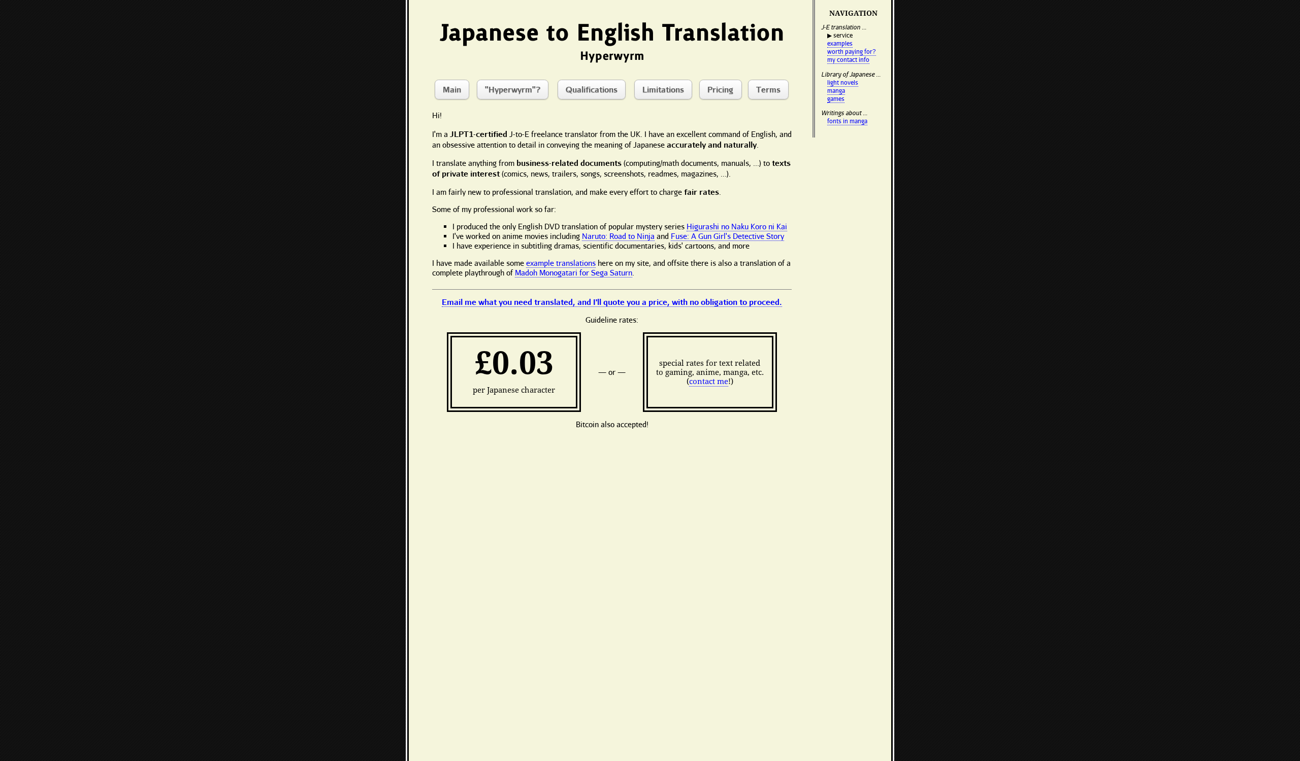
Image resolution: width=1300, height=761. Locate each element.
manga (836, 90)
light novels (842, 82)
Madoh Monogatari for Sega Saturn (573, 272)
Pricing (720, 89)
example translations (561, 262)
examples (840, 43)
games (835, 98)
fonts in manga (847, 121)
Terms (768, 89)
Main (452, 89)
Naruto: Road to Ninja (618, 235)
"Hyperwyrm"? (512, 89)
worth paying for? (851, 51)
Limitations (663, 89)
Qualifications (592, 89)
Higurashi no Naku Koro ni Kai (737, 226)
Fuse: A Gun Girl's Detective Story (727, 235)
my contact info (848, 59)
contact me (708, 381)
